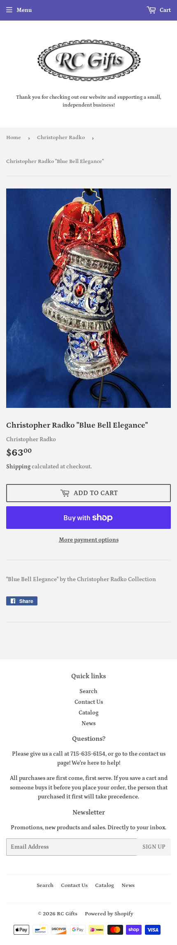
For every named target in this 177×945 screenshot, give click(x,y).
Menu (24, 10)
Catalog (88, 713)
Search (88, 691)
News (88, 723)
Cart (164, 10)
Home (13, 138)
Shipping (18, 466)
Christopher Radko (61, 138)
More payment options (89, 540)
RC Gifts (67, 914)
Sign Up (153, 847)
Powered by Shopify (109, 914)
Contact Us (89, 702)
